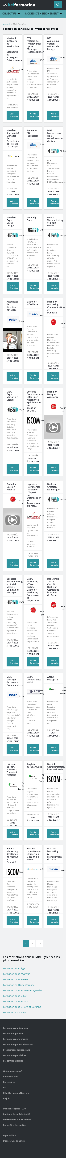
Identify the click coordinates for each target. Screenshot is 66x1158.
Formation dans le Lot (14, 995)
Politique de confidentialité (16, 1114)
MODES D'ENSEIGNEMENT (42, 13)
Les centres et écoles (13, 1060)
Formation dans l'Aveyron (16, 973)
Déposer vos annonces (14, 1140)
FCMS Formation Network (16, 1092)
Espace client (9, 1135)
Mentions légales (11, 1108)
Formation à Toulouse (14, 1012)
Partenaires (9, 1082)
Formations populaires (14, 1055)
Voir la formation (14, 202)
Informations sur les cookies (17, 1119)
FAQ (5, 1087)
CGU (24, 1108)
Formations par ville (13, 1033)
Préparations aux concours (16, 1049)
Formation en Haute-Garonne (19, 984)
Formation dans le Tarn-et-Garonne (22, 1006)
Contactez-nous (10, 1076)
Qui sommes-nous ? (12, 1071)
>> (39, 943)
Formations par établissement (18, 1044)
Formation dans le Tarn (15, 1001)
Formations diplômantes (15, 1028)
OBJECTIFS (9, 13)
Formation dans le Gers (15, 979)
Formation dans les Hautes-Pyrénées (22, 990)
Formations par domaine (15, 1038)
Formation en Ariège (14, 968)
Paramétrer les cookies (14, 1125)
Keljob (6, 1098)
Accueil (6, 24)
